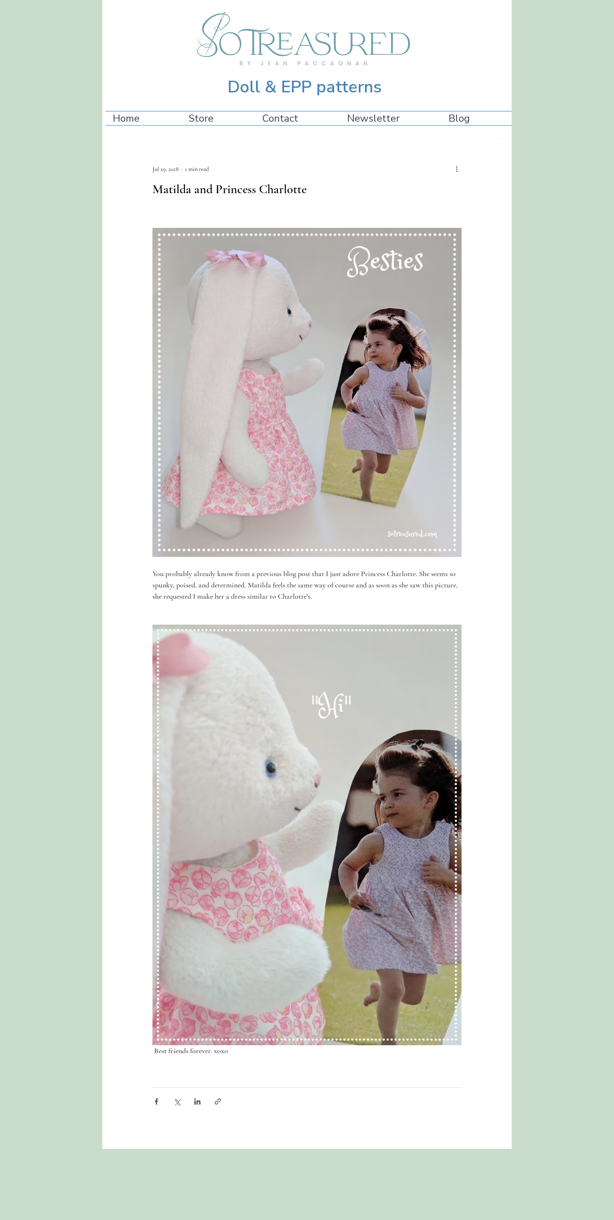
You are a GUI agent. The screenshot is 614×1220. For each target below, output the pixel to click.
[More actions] (457, 169)
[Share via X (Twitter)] (177, 1101)
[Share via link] (218, 1101)
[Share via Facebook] (156, 1101)
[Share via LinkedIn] (197, 1101)
